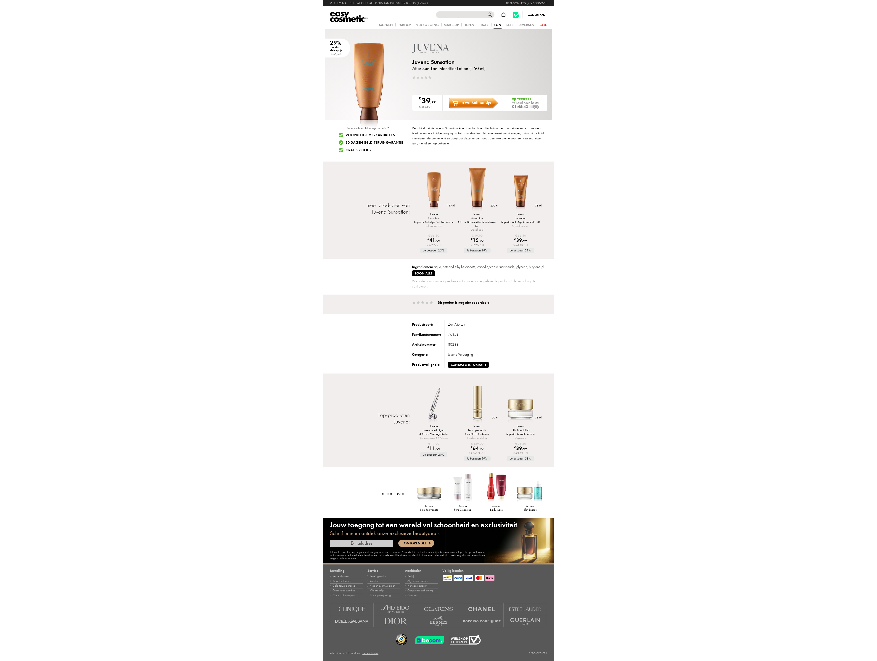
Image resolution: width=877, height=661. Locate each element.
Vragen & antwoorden (382, 586)
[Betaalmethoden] (494, 577)
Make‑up (451, 25)
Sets (510, 25)
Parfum (404, 25)
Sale (543, 25)
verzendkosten (370, 653)
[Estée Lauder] (525, 609)
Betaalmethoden (342, 581)
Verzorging (427, 25)
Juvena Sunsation (433, 61)
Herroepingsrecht (417, 586)
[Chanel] (482, 609)
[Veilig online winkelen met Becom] (428, 639)
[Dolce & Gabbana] (352, 621)
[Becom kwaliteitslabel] (515, 14)
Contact (374, 581)
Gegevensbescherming (420, 590)
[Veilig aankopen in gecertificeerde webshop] (465, 640)
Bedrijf (410, 576)
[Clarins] (438, 609)
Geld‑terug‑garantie (344, 586)
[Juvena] (439, 48)
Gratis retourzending (344, 590)
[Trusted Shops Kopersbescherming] (401, 640)
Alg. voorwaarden (417, 581)
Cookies (412, 595)
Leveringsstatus (378, 576)
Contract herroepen (344, 595)
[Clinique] (352, 609)
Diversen (526, 25)
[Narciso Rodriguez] (482, 621)
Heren (469, 25)
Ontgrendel (415, 543)
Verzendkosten (341, 576)
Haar (484, 25)
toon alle (423, 273)
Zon (498, 25)
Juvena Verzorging (460, 355)
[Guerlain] (525, 621)
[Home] (331, 3)
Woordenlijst (377, 590)
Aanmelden (536, 15)
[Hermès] (438, 621)
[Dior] (395, 621)
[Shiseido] (395, 609)
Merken (386, 25)
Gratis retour (359, 150)
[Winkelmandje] (503, 15)
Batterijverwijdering (380, 595)
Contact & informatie (468, 365)
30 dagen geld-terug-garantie (374, 142)
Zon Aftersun (456, 324)
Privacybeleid (409, 552)
